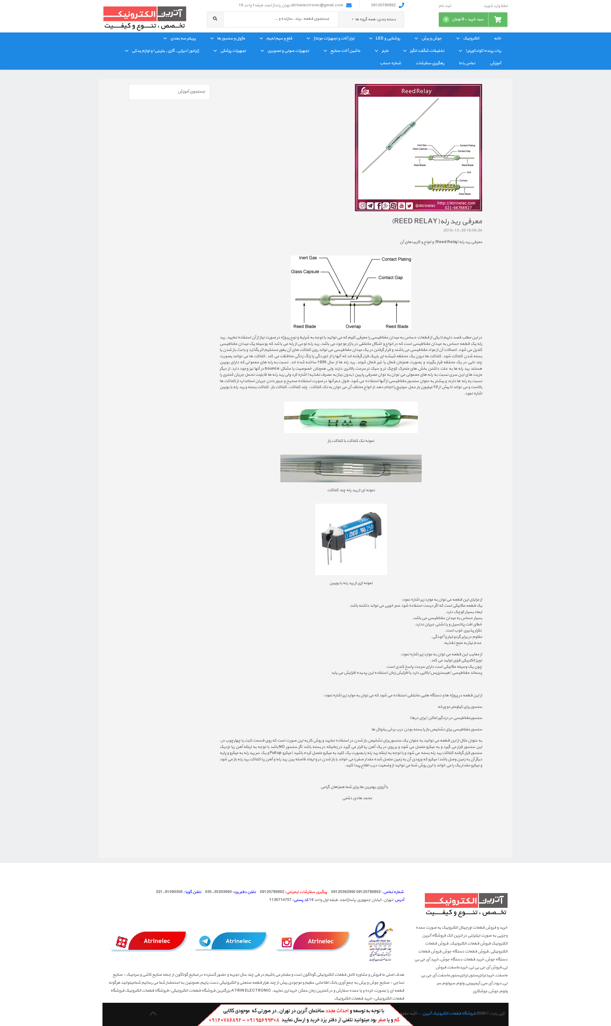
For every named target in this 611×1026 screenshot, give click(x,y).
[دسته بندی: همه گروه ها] (353, 19)
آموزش (495, 63)
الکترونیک (471, 38)
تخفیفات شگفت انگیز (427, 51)
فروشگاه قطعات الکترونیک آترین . (448, 1013)
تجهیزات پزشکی (233, 51)
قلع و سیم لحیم (279, 38)
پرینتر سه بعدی (183, 38)
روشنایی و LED (388, 38)
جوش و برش (431, 38)
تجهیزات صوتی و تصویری (288, 51)
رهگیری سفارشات (430, 63)
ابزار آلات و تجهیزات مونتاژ (334, 38)
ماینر (385, 51)
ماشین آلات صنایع (345, 51)
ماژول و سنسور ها (231, 38)
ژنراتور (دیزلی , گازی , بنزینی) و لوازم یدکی (165, 51)
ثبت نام (445, 6)
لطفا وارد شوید (495, 6)
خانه (497, 38)
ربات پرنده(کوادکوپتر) (483, 51)
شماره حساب (390, 63)
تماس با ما (467, 63)
